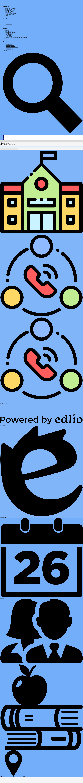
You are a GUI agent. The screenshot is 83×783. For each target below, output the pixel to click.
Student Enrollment (9, 31)
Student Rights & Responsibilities (12, 47)
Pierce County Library (10, 45)
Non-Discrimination (4, 403)
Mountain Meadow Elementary (11, 13)
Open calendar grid (13, 148)
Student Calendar (9, 23)
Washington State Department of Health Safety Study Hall (16, 37)
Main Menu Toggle (3, 2)
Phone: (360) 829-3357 (4, 316)
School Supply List (9, 33)
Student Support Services (10, 46)
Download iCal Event (15, 145)
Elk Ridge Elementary (10, 11)
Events (1, 146)
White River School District (11, 8)
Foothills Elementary (9, 12)
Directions (24, 776)
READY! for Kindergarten (11, 32)
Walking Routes (9, 34)
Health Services (9, 36)
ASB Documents (9, 24)
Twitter (3, 137)
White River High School (10, 9)
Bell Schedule (8, 48)
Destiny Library (9, 44)
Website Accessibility (4, 401)
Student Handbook (9, 49)
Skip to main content (4, 0)
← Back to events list (5, 148)
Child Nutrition (9, 35)
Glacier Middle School (10, 10)
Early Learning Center (10, 14)
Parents (7, 30)
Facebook (3, 136)
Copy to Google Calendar (5, 145)
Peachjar (3, 139)
